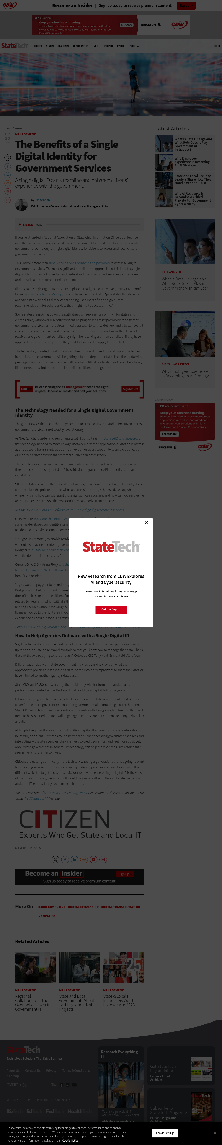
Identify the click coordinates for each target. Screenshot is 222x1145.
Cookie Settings (165, 1133)
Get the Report (111, 609)
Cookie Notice (70, 1140)
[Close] (215, 1132)
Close (146, 523)
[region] (111, 1133)
